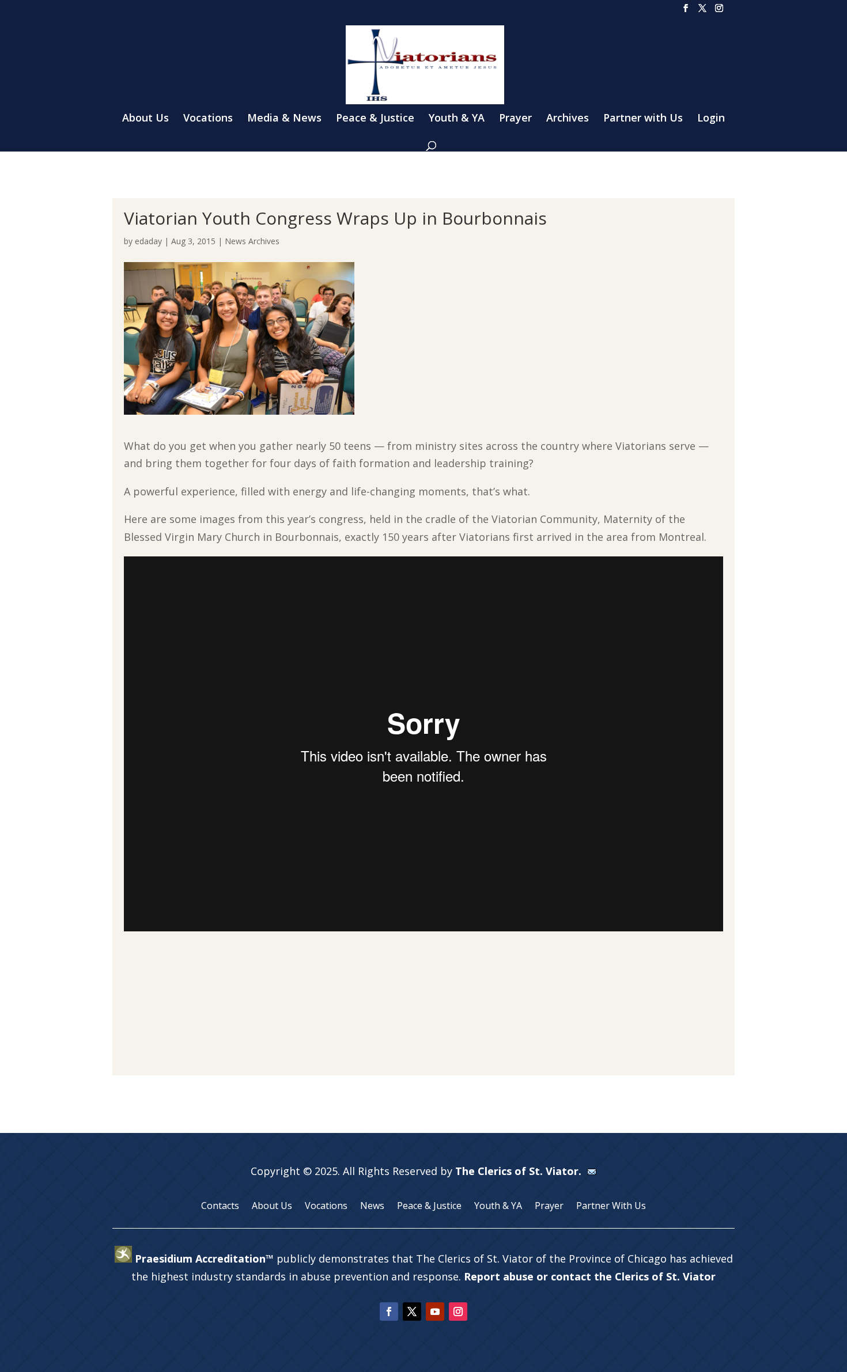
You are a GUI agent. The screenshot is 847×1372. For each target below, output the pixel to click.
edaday (148, 241)
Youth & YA (457, 118)
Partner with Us (643, 118)
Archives (567, 118)
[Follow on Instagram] (458, 1311)
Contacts (220, 1207)
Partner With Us (611, 1207)
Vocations (208, 118)
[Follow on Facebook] (389, 1311)
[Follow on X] (412, 1311)
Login (711, 118)
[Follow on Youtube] (435, 1311)
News (372, 1207)
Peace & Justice (375, 118)
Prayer (515, 118)
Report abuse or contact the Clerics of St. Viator (590, 1276)
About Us (145, 118)
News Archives (252, 241)
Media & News (284, 118)
